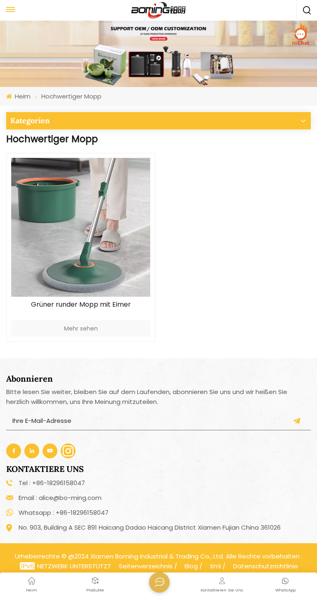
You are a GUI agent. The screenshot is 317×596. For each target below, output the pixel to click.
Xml (215, 566)
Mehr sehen (81, 328)
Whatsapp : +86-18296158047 (64, 512)
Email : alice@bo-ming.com (60, 497)
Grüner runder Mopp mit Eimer (81, 304)
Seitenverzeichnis (146, 566)
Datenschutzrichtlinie (265, 566)
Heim (22, 96)
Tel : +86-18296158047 (52, 483)
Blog (191, 566)
